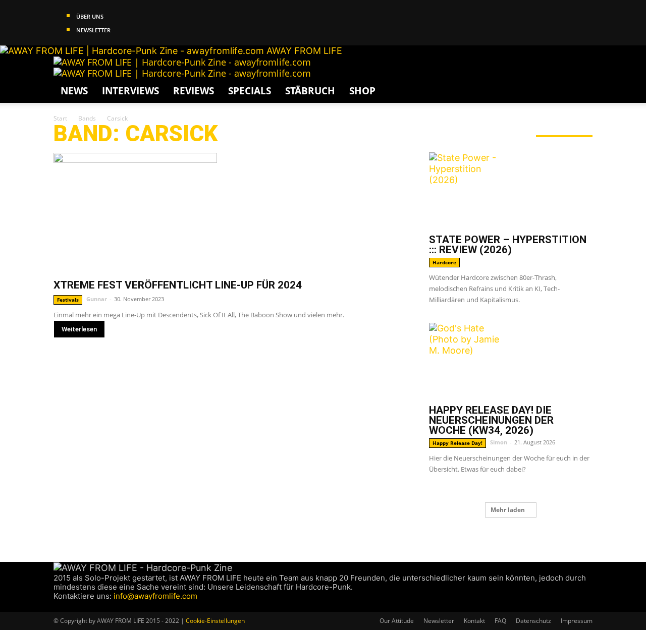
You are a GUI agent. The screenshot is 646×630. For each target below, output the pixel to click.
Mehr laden (508, 509)
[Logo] (182, 62)
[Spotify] (87, 606)
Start (60, 118)
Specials (249, 90)
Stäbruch (310, 90)
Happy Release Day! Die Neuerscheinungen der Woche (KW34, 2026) (491, 420)
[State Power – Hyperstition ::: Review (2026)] (511, 190)
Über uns (89, 16)
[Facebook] (58, 606)
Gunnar (96, 299)
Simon (498, 442)
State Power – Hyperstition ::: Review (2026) (507, 245)
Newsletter (93, 30)
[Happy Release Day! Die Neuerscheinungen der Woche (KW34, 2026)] (511, 360)
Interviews (130, 90)
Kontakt (474, 620)
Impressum (577, 620)
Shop (362, 90)
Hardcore (444, 262)
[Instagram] (68, 606)
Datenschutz (533, 620)
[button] (580, 69)
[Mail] (77, 606)
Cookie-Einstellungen (215, 620)
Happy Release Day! (457, 442)
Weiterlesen (79, 329)
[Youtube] (95, 606)
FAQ (500, 620)
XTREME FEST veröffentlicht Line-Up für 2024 (177, 285)
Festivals (68, 299)
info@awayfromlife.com (155, 596)
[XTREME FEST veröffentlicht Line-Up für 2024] (229, 212)
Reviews (193, 90)
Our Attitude (397, 620)
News (74, 90)
